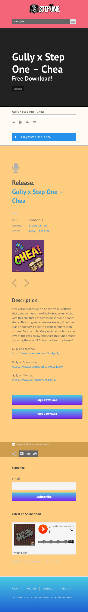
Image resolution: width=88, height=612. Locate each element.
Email (16, 479)
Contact (48, 588)
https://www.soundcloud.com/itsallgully (37, 367)
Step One (44, 231)
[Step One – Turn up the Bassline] (27, 283)
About (16, 588)
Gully (32, 231)
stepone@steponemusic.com (33, 444)
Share (18, 89)
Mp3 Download (47, 400)
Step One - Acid (51, 562)
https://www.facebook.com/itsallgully (35, 353)
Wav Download (47, 414)
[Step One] (44, 10)
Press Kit (65, 588)
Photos (31, 588)
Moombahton (38, 225)
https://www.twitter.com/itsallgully (34, 380)
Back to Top (75, 13)
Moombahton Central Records (26, 562)
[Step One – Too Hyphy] (14, 283)
